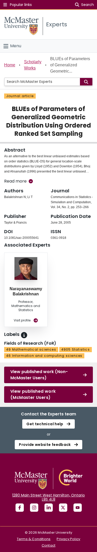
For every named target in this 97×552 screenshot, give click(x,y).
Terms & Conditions (34, 539)
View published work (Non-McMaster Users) (39, 375)
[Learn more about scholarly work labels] (24, 335)
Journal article (20, 96)
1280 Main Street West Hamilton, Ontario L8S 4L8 (48, 497)
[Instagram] (34, 507)
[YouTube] (77, 507)
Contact (48, 545)
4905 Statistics (75, 349)
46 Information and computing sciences (44, 355)
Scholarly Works (32, 65)
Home (9, 65)
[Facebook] (20, 507)
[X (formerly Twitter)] (63, 507)
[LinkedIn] (48, 507)
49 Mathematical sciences (31, 349)
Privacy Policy (68, 539)
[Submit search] (86, 81)
